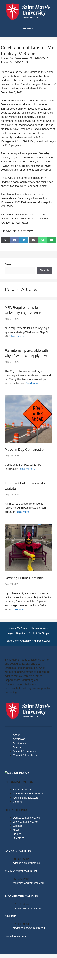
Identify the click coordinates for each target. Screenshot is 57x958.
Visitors (17, 801)
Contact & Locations (25, 755)
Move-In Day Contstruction (25, 450)
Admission (19, 738)
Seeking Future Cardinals (24, 578)
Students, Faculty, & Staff (28, 793)
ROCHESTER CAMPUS (21, 896)
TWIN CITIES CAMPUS (21, 871)
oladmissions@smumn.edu (29, 928)
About (16, 734)
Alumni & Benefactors (25, 797)
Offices (17, 833)
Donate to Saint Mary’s (26, 817)
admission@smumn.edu (27, 863)
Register (20, 633)
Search (9, 264)
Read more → (19, 336)
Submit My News (18, 628)
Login (10, 633)
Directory (18, 837)
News (16, 829)
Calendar (18, 825)
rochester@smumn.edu (27, 908)
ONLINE (10, 916)
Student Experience (24, 751)
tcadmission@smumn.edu (28, 883)
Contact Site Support (39, 633)
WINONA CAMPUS (18, 851)
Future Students (22, 789)
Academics (19, 743)
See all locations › (15, 936)
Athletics (18, 747)
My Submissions (39, 628)
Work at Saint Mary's (25, 821)
